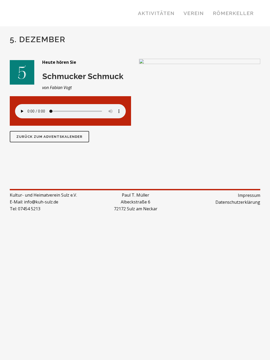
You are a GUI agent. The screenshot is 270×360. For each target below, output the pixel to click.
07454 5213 (29, 209)
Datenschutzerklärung (237, 202)
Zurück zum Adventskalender (49, 137)
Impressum (249, 195)
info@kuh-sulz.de (41, 202)
